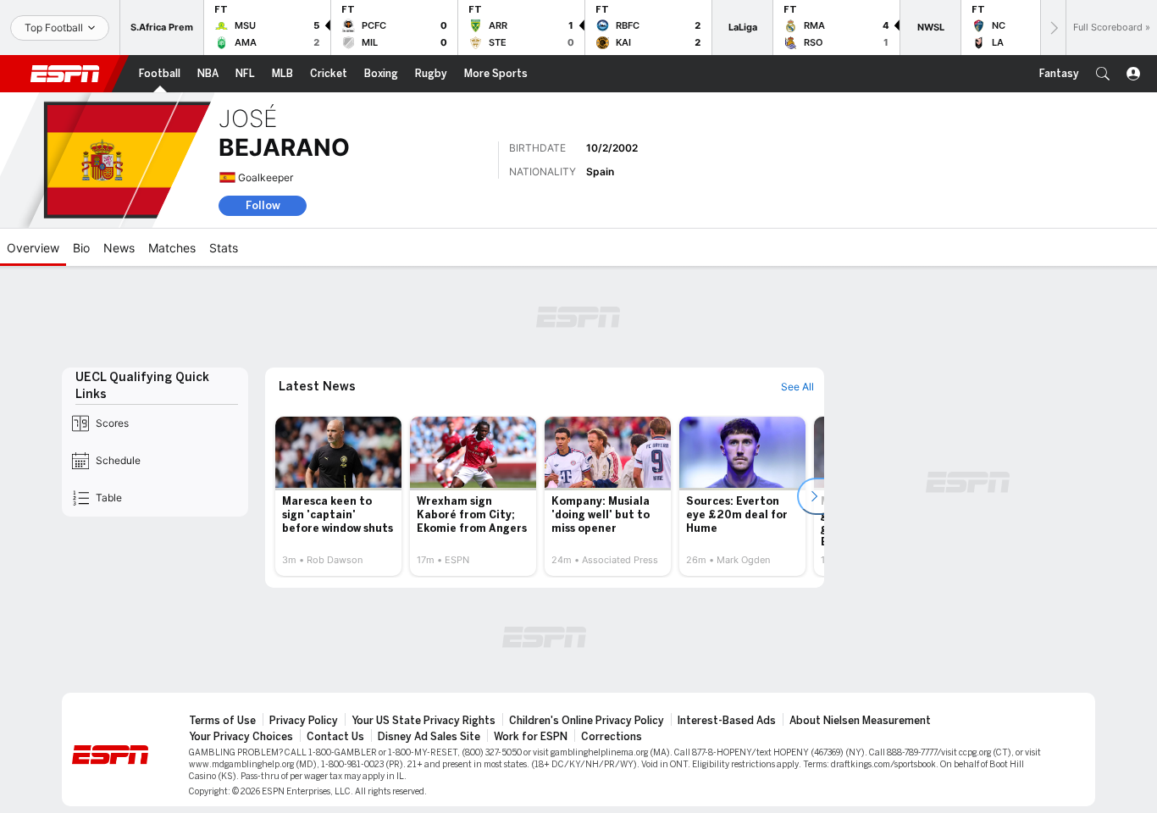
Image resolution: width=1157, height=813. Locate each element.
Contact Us (335, 737)
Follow (263, 205)
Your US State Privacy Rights (423, 721)
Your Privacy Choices (241, 737)
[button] (1103, 73)
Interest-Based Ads (727, 721)
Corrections (611, 737)
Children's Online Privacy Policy (586, 721)
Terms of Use (222, 721)
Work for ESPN (530, 737)
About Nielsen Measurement (860, 721)
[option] (338, 496)
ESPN (65, 73)
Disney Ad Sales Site (429, 737)
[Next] (1053, 27)
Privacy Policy (303, 721)
